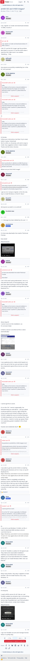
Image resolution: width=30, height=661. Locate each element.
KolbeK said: (5, 440)
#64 (28, 79)
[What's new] (24, 1)
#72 (28, 359)
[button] (2, 655)
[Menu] (2, 2)
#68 (28, 217)
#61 (28, 22)
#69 (28, 230)
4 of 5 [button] (15, 638)
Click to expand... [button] (15, 96)
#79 (28, 587)
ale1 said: (4, 41)
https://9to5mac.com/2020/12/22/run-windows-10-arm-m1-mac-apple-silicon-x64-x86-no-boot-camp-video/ (15, 475)
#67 (28, 204)
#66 (28, 179)
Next (20, 638)
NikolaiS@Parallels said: (8, 82)
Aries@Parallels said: (7, 160)
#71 (28, 298)
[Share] (26, 23)
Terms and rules (12, 658)
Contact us (3, 658)
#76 (28, 502)
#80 (28, 629)
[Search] (28, 1)
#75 (28, 465)
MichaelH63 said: (6, 183)
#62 (28, 38)
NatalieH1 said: (5, 506)
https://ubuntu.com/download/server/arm (13, 448)
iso (17, 11)
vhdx (20, 11)
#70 (28, 266)
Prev (10, 638)
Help (26, 658)
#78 (28, 570)
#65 (28, 157)
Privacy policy (20, 658)
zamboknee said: (6, 270)
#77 (28, 548)
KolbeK (4, 11)
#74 (28, 437)
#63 (28, 64)
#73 (28, 378)
